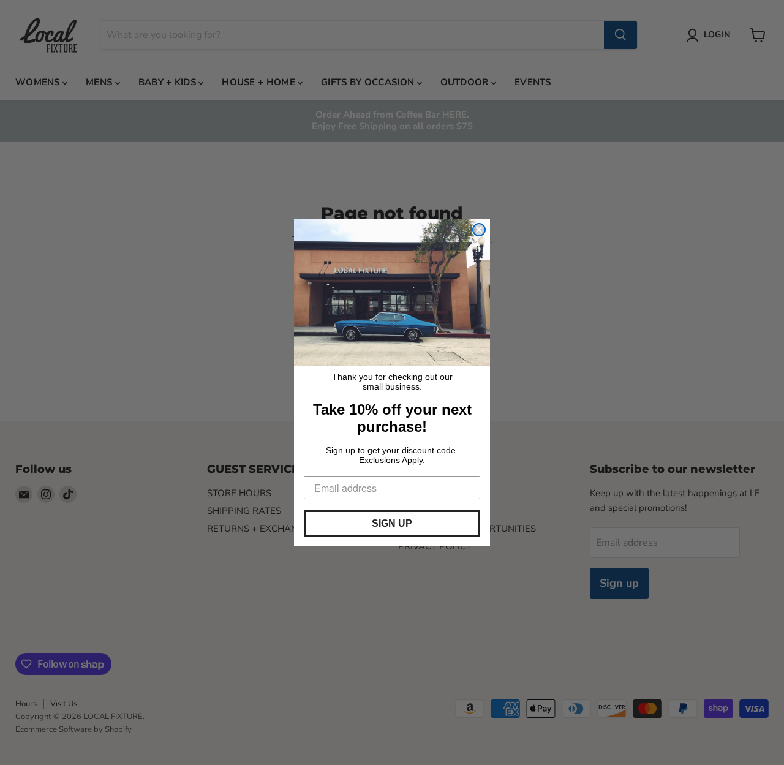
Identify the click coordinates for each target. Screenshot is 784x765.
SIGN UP (392, 523)
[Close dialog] (479, 230)
